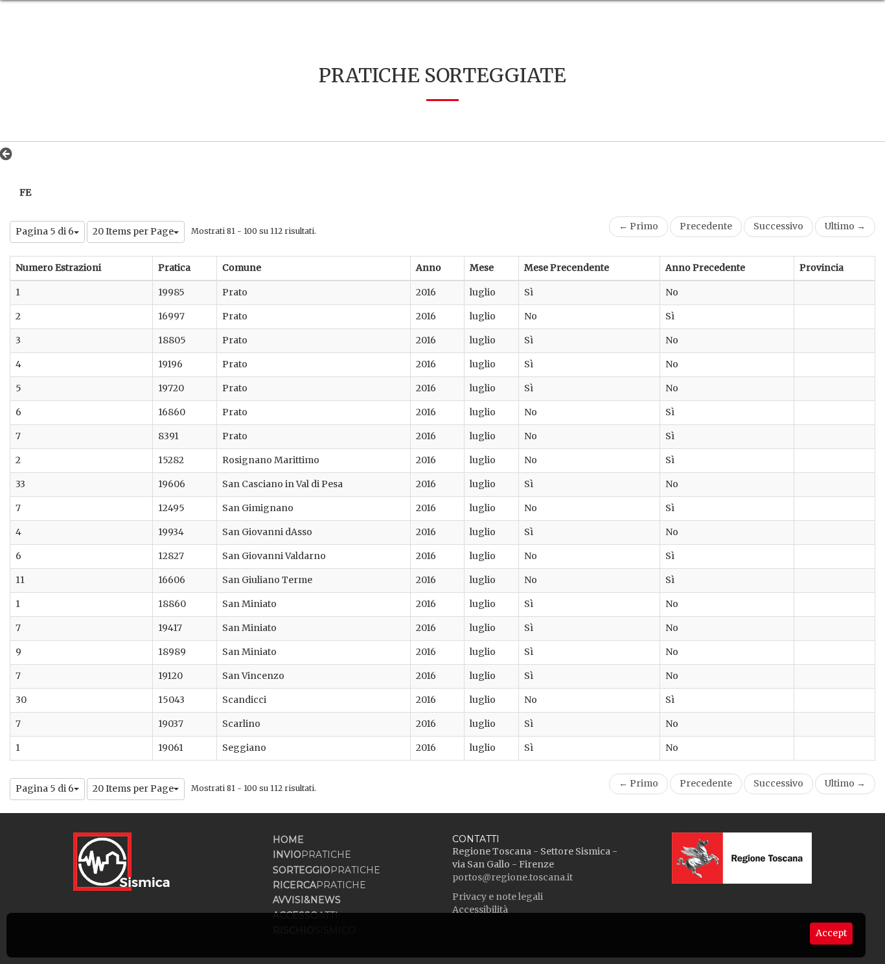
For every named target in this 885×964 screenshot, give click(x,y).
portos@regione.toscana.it (512, 877)
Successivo (778, 226)
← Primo (638, 226)
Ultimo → (845, 226)
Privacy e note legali (497, 896)
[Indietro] (9, 153)
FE (25, 192)
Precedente (706, 226)
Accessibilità (480, 909)
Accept (831, 933)
